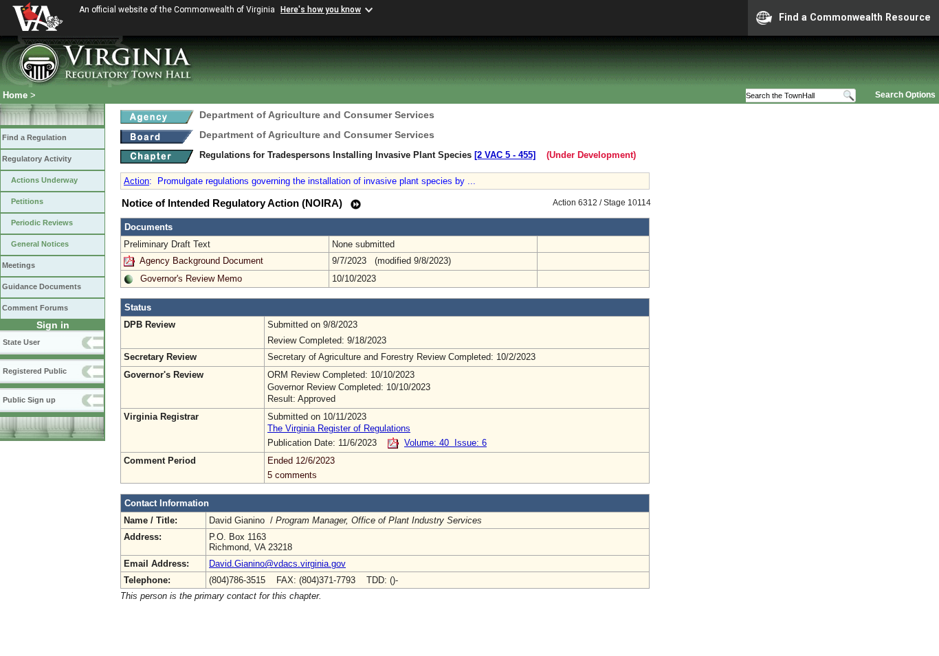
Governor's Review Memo (191, 278)
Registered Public (35, 371)
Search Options (905, 95)
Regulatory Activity (36, 159)
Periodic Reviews (42, 222)
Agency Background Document (201, 261)
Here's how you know (320, 9)
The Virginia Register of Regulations (338, 428)
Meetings (18, 265)
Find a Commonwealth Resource (855, 17)
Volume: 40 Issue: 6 (445, 443)
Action (136, 181)
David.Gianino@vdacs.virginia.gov (277, 563)
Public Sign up (29, 400)
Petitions (27, 201)
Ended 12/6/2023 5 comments (301, 467)
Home (15, 95)
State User (21, 342)
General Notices (40, 244)
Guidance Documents (41, 286)
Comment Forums (35, 308)
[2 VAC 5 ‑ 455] (504, 155)
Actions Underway (44, 180)
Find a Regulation (34, 137)
